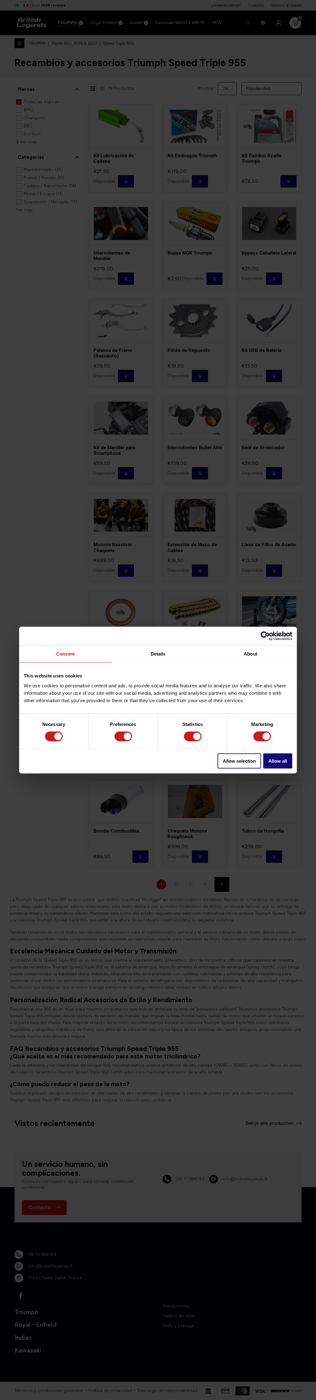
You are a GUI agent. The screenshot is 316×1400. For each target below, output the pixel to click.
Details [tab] (158, 653)
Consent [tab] (65, 653)
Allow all (277, 760)
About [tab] (250, 653)
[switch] (123, 736)
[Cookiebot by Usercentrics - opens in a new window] (265, 636)
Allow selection (239, 760)
